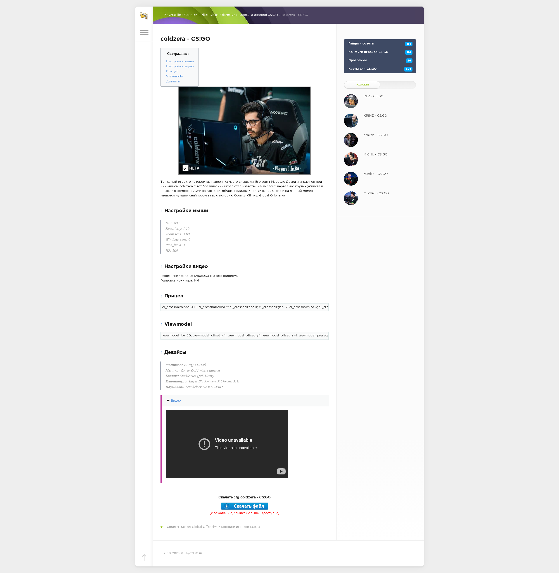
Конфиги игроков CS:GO (240, 527)
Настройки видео (180, 66)
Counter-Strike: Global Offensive (192, 527)
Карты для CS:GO (380, 69)
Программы (380, 60)
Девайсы (173, 81)
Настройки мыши (180, 61)
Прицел (172, 71)
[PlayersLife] (144, 15)
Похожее (362, 85)
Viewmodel (175, 76)
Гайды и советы (380, 43)
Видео (176, 400)
